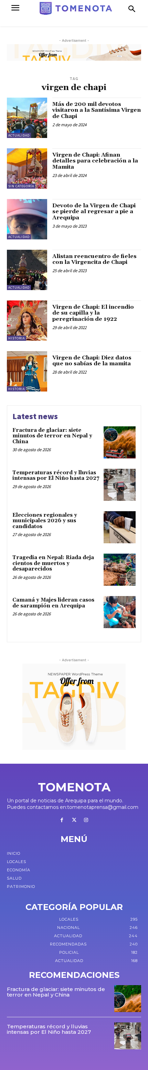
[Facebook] (61, 820)
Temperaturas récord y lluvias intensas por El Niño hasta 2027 (55, 475)
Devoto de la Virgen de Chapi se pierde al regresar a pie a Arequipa (94, 211)
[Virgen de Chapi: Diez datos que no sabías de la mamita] (27, 371)
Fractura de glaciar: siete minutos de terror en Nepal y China (52, 436)
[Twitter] (74, 820)
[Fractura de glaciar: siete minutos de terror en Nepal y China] (120, 442)
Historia (16, 338)
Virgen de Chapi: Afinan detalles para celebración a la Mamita (95, 160)
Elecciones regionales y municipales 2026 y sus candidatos (44, 521)
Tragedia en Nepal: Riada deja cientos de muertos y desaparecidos (53, 563)
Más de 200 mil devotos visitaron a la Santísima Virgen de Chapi (96, 110)
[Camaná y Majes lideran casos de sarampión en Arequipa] (120, 612)
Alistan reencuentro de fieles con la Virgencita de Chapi (94, 259)
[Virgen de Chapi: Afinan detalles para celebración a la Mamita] (27, 168)
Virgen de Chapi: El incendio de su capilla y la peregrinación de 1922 (93, 313)
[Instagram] (86, 820)
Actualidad (19, 135)
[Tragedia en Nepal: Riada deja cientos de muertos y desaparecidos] (120, 570)
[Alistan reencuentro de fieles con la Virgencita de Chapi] (27, 270)
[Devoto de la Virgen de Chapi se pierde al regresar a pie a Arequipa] (27, 219)
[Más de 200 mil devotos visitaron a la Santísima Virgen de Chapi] (27, 118)
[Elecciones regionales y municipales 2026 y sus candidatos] (120, 527)
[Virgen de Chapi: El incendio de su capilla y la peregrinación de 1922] (27, 320)
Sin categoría (21, 186)
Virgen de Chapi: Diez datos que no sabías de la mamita (91, 360)
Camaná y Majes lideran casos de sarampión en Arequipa (53, 603)
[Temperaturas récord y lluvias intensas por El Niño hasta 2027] (120, 485)
